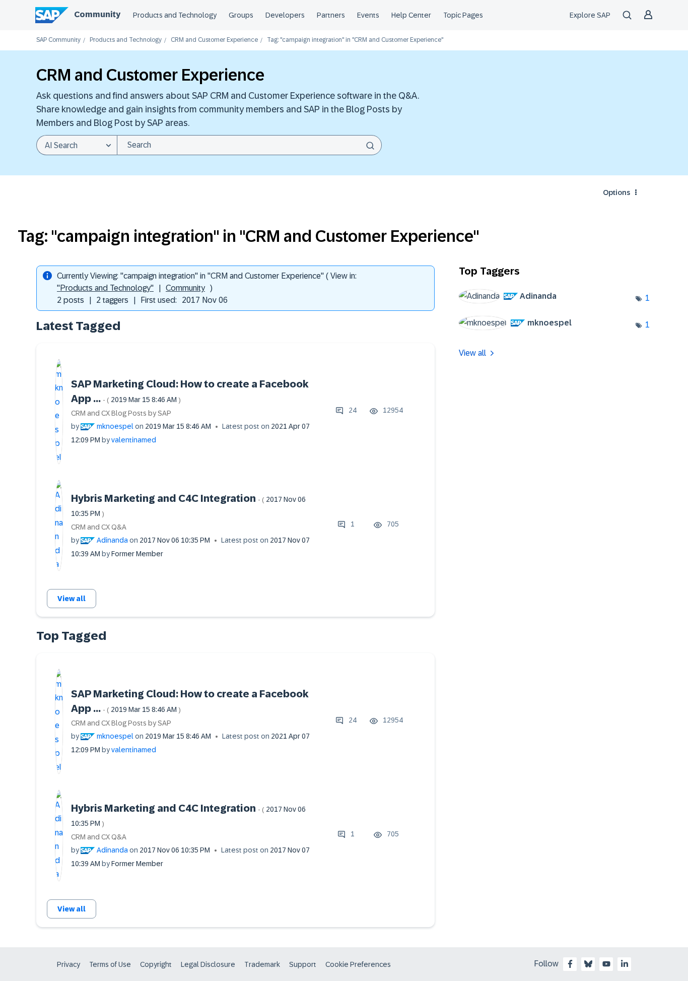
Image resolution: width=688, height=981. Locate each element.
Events (368, 15)
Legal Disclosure (208, 964)
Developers (285, 15)
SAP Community (58, 40)
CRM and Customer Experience (214, 40)
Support (302, 964)
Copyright (156, 964)
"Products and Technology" (105, 288)
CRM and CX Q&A (98, 527)
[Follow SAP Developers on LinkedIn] (625, 964)
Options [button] (616, 192)
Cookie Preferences (358, 964)
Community (97, 14)
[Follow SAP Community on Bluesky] (588, 964)
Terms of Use (110, 964)
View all (71, 599)
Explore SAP (590, 15)
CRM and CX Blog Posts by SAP (121, 413)
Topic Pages (463, 15)
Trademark (262, 964)
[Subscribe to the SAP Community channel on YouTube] (606, 964)
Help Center (411, 15)
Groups (241, 15)
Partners (331, 15)
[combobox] (249, 145)
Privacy (68, 964)
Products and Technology (175, 15)
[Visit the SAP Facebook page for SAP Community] (570, 964)
